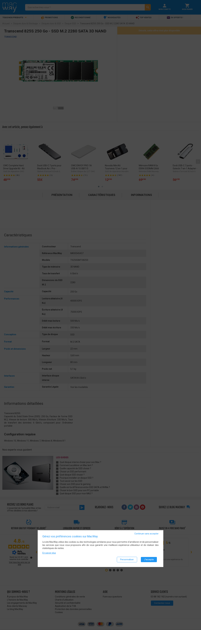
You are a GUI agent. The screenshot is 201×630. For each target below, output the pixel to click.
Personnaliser (127, 559)
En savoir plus (49, 553)
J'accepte (149, 559)
